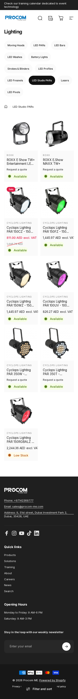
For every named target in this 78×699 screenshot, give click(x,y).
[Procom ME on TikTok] (29, 533)
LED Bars (59, 45)
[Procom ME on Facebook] (6, 533)
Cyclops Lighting (19, 223)
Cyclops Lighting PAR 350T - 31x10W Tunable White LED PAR (55, 372)
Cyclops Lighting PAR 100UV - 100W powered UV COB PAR (56, 304)
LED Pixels (13, 92)
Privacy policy (19, 686)
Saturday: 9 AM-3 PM (18, 618)
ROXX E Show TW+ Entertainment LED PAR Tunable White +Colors (21, 162)
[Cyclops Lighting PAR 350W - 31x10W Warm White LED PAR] (21, 344)
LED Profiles (45, 68)
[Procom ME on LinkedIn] (36, 533)
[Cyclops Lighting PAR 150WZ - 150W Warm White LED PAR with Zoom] (21, 275)
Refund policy (59, 686)
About (8, 573)
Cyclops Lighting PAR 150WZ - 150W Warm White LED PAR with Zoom (21, 304)
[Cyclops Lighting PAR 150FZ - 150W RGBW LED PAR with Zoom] (57, 201)
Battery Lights (39, 57)
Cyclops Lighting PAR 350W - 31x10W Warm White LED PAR (19, 372)
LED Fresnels (15, 80)
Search (9, 591)
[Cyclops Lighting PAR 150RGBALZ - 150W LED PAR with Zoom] (21, 412)
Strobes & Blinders (18, 68)
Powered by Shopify (52, 680)
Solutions (10, 561)
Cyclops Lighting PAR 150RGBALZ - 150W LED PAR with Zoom (21, 440)
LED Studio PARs (42, 80)
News (7, 585)
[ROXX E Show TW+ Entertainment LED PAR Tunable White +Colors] (21, 134)
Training (9, 567)
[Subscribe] (66, 646)
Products (10, 555)
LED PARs (39, 45)
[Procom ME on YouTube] (21, 533)
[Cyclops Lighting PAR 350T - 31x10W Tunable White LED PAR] (57, 344)
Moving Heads (15, 45)
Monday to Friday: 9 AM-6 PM (23, 612)
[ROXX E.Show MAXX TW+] (57, 134)
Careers (9, 579)
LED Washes (14, 57)
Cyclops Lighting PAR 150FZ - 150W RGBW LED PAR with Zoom (56, 230)
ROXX (10, 155)
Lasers (65, 80)
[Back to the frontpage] (5, 106)
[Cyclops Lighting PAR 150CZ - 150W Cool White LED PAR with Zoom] (21, 201)
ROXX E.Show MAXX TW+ (53, 162)
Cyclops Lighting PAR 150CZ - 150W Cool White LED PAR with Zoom (20, 230)
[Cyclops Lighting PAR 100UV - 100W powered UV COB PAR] (57, 275)
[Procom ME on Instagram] (14, 533)
